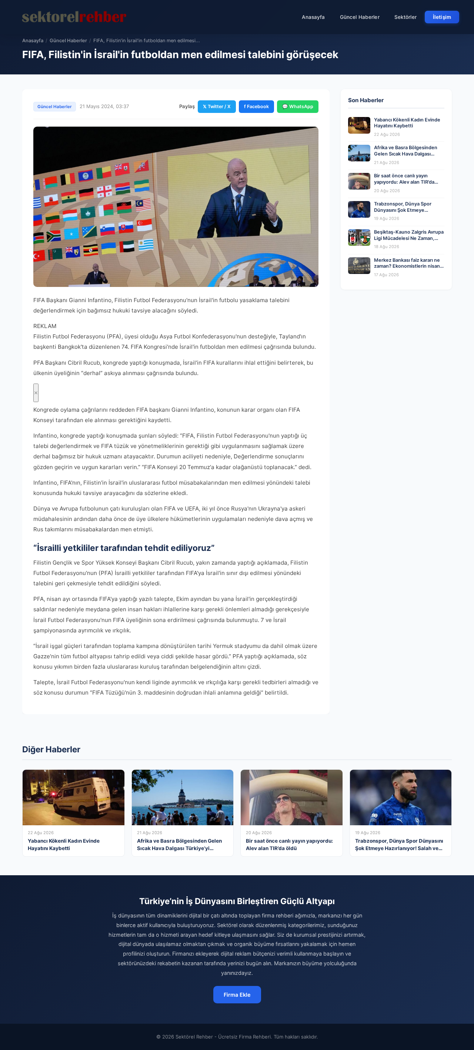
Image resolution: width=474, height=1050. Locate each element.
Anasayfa (313, 17)
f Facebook (256, 106)
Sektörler (405, 17)
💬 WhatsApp (297, 106)
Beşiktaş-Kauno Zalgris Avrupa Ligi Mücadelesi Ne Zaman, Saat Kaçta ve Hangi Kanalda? (409, 238)
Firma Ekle (237, 995)
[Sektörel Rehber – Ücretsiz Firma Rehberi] (74, 17)
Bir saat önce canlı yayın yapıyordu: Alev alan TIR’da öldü (404, 182)
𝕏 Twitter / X (217, 106)
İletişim (442, 17)
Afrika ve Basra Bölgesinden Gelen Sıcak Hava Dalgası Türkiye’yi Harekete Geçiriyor (407, 154)
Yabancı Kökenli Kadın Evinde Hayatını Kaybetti (407, 123)
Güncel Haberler (360, 17)
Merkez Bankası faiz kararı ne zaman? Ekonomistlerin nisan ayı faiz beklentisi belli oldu (407, 266)
